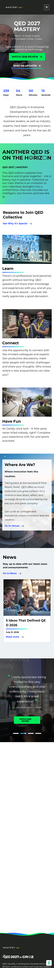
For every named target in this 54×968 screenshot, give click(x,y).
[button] (6, 602)
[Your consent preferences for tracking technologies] (49, 963)
